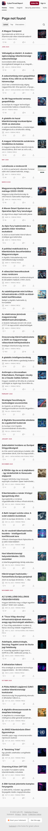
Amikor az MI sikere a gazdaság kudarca (18, 360)
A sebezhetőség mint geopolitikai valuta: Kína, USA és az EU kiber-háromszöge (18, 79)
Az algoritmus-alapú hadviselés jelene (17, 214)
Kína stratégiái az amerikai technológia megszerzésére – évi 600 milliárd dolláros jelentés (17, 668)
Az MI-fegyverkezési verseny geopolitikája (16, 100)
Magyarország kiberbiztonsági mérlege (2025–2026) (17, 189)
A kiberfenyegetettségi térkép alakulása (17, 562)
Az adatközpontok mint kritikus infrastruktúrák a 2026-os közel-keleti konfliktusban (18, 294)
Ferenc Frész (12, 39)
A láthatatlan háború (12, 664)
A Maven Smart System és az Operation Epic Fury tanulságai (17, 209)
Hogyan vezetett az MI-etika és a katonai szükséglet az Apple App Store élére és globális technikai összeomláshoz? (18, 382)
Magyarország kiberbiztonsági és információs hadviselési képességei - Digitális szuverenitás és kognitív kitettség (16, 195)
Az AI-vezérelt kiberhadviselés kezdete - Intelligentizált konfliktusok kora (17, 533)
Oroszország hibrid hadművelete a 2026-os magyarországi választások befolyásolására (18, 340)
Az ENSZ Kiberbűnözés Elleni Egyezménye (16, 731)
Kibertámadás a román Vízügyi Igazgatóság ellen (17, 494)
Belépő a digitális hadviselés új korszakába (14, 301)
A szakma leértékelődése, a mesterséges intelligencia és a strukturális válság (18, 128)
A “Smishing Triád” (11, 749)
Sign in (43, 3)
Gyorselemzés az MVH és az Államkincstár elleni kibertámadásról (16, 35)
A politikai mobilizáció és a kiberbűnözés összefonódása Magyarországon (16, 251)
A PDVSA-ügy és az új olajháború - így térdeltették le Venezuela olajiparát (18, 473)
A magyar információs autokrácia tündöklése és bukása (18, 142)
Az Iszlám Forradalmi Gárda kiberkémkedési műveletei (13, 771)
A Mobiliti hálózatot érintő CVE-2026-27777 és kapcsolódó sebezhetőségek (17, 324)
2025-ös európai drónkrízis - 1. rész (16, 580)
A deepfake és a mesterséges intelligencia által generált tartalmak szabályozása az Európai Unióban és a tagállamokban (17, 716)
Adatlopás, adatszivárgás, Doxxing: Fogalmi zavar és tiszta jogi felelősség (18, 644)
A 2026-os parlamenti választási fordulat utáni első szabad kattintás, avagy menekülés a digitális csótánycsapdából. (18, 170)
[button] (4, 7)
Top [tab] (11, 24)
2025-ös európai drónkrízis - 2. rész (16, 519)
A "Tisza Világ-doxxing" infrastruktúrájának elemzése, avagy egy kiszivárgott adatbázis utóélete (18, 619)
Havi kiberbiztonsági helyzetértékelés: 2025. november (13, 556)
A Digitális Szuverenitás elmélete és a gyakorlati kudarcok (18, 421)
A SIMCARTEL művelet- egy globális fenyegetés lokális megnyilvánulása (16, 790)
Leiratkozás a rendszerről (14, 166)
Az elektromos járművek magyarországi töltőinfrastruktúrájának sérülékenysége (14, 317)
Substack (12, 826)
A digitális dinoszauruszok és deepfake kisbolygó (16, 711)
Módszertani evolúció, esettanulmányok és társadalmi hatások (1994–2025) (18, 278)
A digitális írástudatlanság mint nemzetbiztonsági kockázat (14, 258)
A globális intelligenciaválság (16, 357)
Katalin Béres (16, 90)
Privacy (18, 814)
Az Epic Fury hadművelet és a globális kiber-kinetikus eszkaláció (16, 229)
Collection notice (34, 814)
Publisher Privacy (31, 812)
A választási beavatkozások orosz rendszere (15, 272)
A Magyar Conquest (11, 31)
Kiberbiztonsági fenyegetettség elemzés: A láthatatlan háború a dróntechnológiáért (18, 696)
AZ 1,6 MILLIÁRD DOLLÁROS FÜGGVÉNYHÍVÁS (15, 598)
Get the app (35, 820)
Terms (24, 814)
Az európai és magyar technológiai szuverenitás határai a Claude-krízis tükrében (16, 105)
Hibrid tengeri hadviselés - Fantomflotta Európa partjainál (17, 575)
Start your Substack (18, 820)
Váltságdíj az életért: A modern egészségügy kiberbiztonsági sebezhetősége (17, 56)
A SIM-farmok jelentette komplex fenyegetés (18, 785)
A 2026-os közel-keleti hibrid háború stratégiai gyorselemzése (16, 235)
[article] (24, 37)
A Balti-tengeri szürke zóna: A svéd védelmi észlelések (16, 514)
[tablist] (14, 24)
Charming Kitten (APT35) (14, 766)
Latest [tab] (5, 24)
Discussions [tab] (19, 24)
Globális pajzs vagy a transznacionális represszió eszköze (17, 736)
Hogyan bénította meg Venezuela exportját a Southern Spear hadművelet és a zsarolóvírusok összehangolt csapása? (17, 480)
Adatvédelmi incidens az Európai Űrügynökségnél (18, 446)
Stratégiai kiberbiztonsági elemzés (15, 345)
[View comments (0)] (14, 42)
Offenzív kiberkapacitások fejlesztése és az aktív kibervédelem (18, 540)
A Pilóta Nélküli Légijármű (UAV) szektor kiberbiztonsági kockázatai (17, 690)
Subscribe (34, 3)
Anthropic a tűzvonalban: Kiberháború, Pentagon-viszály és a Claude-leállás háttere (17, 375)
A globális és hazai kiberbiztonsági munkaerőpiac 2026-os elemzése (17, 121)
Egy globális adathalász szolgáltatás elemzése (16, 753)
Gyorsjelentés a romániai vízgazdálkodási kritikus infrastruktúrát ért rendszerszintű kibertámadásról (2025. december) (17, 500)
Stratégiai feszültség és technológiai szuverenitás (14, 401)
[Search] (43, 24)
